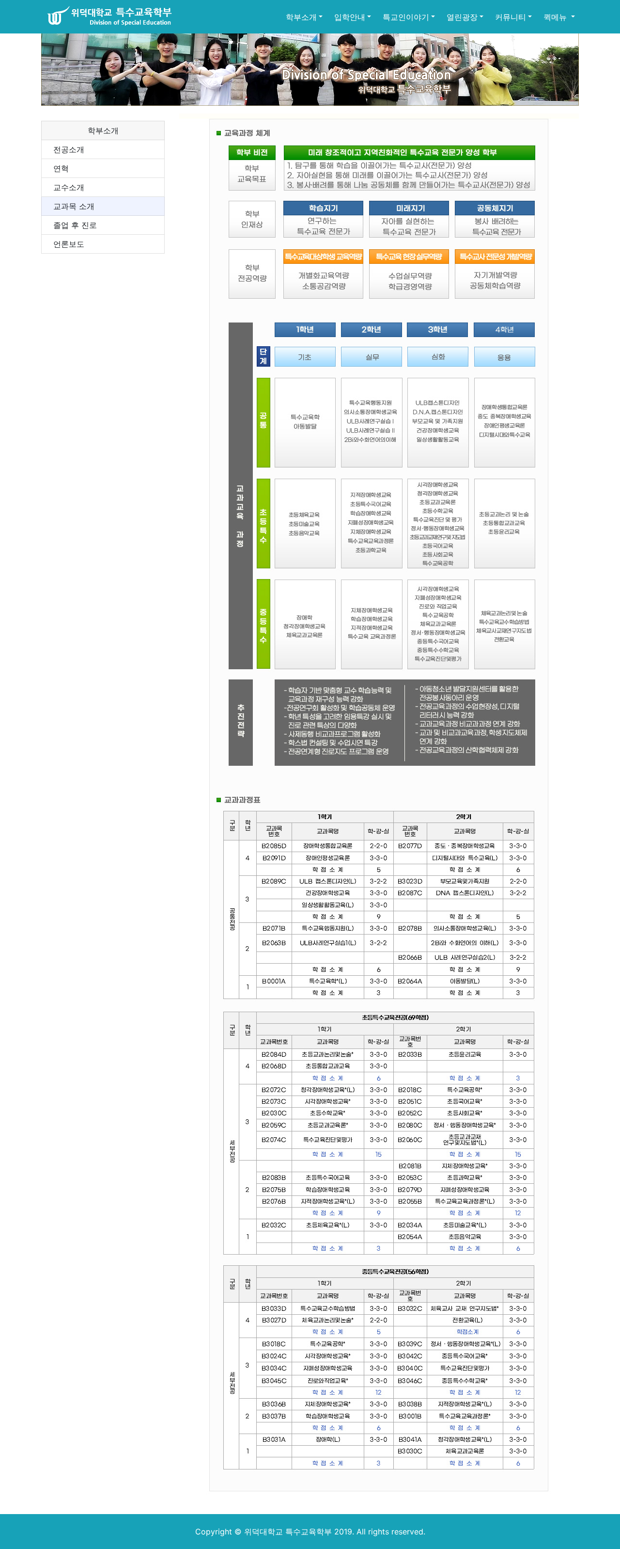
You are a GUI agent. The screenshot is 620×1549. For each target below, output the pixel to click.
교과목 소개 (73, 206)
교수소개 (68, 187)
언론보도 (68, 244)
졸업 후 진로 (75, 225)
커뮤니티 (510, 17)
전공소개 (68, 149)
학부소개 (301, 17)
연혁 (61, 168)
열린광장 (462, 17)
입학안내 (349, 17)
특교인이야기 (406, 17)
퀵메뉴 (556, 17)
